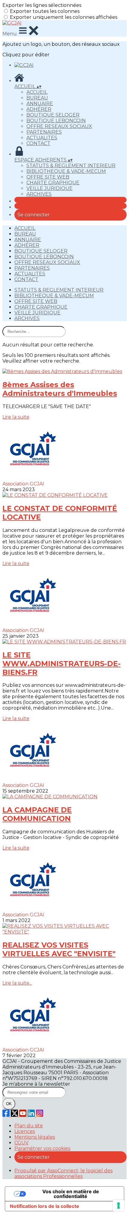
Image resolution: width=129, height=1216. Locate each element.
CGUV (21, 1143)
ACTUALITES (41, 138)
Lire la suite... (17, 983)
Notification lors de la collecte (44, 1206)
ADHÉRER (38, 109)
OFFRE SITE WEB (47, 177)
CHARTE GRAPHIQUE (53, 182)
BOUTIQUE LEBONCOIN (56, 120)
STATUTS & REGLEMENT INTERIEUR (71, 165)
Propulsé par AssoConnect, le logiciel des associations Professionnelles (63, 1173)
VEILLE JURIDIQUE (49, 188)
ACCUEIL (36, 92)
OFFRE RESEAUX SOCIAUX (59, 126)
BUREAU (37, 98)
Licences (24, 1131)
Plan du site (28, 1126)
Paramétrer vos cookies (42, 1148)
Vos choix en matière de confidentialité (70, 1193)
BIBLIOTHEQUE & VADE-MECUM (66, 171)
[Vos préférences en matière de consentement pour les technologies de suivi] (118, 1205)
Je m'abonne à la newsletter (36, 1084)
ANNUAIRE (39, 103)
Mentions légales (34, 1137)
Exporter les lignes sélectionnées (41, 5)
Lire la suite (15, 417)
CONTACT (38, 143)
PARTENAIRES (44, 132)
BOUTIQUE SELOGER (53, 115)
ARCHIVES (39, 194)
